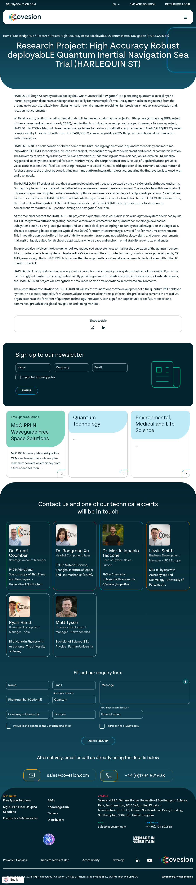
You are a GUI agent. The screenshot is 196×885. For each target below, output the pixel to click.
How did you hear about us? (114, 708)
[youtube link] (149, 861)
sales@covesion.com (21, 4)
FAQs (51, 800)
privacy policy (47, 377)
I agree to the (38, 377)
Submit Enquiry (98, 741)
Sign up (27, 390)
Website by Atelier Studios (177, 876)
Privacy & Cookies (15, 860)
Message (108, 685)
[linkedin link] (138, 861)
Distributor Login (177, 4)
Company (62, 367)
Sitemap (118, 860)
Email (98, 367)
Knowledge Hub (23, 36)
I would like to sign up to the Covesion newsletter (42, 725)
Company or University (23, 714)
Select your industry (63, 693)
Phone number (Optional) (25, 699)
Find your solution (142, 4)
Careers (53, 813)
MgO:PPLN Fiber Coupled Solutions (20, 809)
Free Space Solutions (17, 800)
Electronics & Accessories (20, 818)
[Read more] (61, 474)
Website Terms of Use (54, 860)
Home (7, 36)
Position (60, 714)
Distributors (56, 820)
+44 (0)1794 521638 (158, 827)
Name (21, 367)
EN (115, 4)
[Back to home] (25, 17)
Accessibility (91, 860)
